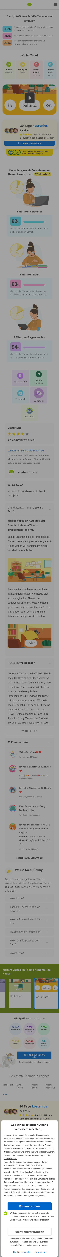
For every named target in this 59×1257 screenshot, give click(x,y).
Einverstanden (29, 1206)
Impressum (40, 1252)
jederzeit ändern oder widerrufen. (25, 1189)
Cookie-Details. (10, 1159)
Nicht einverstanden (29, 1232)
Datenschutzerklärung (34, 1155)
